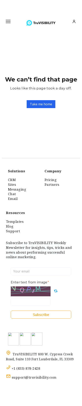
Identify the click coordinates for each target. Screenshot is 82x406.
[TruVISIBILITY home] (41, 23)
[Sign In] (74, 21)
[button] (8, 21)
